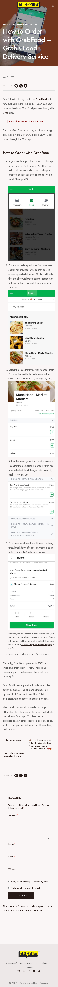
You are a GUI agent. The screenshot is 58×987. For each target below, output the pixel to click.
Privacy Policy (26, 963)
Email (11, 856)
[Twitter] (24, 971)
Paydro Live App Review (12, 740)
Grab (5, 113)
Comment (13, 814)
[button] (4, 6)
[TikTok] (39, 971)
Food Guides (9, 25)
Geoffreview (25, 982)
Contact (29, 967)
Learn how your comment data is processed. (27, 908)
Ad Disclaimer (42, 963)
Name (12, 844)
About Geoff (10, 963)
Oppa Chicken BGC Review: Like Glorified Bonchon (14, 755)
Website (12, 869)
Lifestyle (20, 25)
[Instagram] (29, 971)
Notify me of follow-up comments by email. (30, 881)
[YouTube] (34, 971)
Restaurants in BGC (35, 121)
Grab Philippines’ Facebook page (36, 644)
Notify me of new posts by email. (25, 888)
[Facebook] (18, 971)
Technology (31, 25)
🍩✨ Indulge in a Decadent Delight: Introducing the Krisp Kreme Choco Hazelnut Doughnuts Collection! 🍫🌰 (40, 744)
